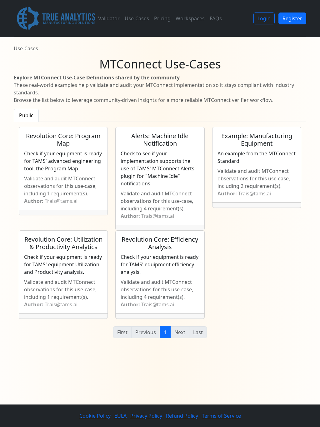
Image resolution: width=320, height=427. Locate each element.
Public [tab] (26, 115)
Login (264, 18)
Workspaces (190, 18)
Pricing (162, 18)
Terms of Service (221, 415)
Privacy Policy (146, 415)
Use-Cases (137, 18)
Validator (109, 18)
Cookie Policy (95, 415)
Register (292, 18)
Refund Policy (182, 415)
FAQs (216, 18)
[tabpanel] (160, 239)
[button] (160, 332)
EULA (120, 415)
